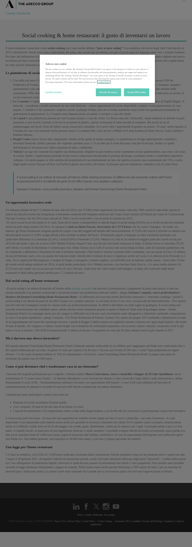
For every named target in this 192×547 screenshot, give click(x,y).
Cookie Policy (104, 82)
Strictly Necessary (108, 92)
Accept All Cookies (136, 92)
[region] (97, 79)
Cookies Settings (53, 92)
